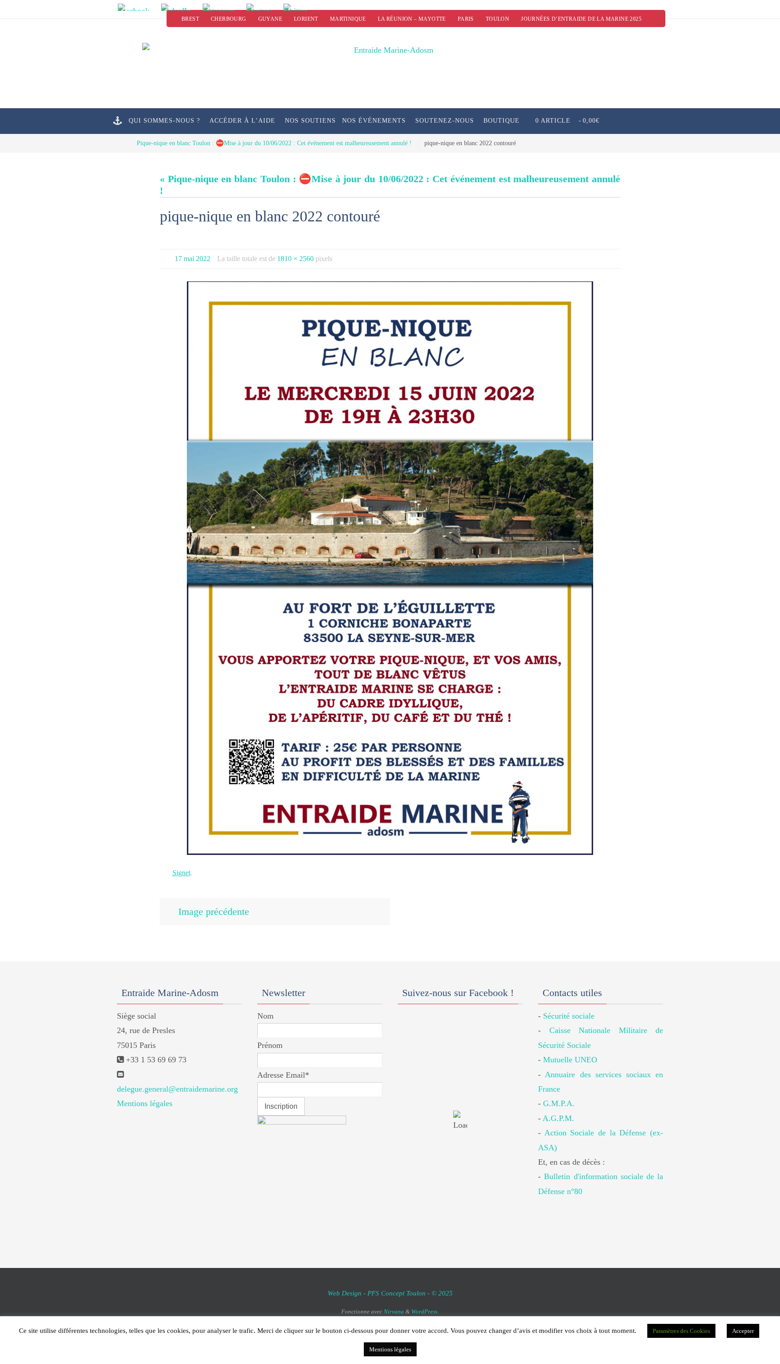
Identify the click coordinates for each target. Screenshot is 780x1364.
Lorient (306, 19)
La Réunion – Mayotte (412, 19)
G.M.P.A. (559, 1103)
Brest (190, 19)
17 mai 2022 (192, 258)
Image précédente (213, 911)
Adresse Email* (283, 1074)
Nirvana (394, 1311)
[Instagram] (221, 7)
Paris (466, 19)
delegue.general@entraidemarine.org (177, 1088)
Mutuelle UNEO (570, 1059)
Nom (265, 1015)
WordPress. (425, 1311)
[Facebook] (136, 7)
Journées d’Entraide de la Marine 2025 (581, 19)
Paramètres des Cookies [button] (681, 1330)
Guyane (270, 19)
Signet (181, 873)
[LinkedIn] (179, 7)
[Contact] (262, 7)
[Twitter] (298, 7)
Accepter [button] (743, 1330)
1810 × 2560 (295, 258)
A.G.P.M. (558, 1118)
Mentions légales (144, 1103)
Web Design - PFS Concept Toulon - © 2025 (390, 1293)
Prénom (270, 1045)
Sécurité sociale (568, 1015)
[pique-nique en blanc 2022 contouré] (390, 568)
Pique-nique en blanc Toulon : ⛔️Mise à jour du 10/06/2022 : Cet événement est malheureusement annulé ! (274, 143)
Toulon (497, 19)
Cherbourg (228, 19)
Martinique (348, 19)
